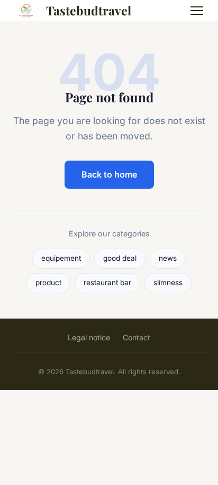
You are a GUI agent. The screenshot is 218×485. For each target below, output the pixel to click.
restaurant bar (107, 282)
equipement (61, 258)
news (168, 258)
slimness (168, 282)
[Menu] (196, 10)
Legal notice (89, 337)
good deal (120, 258)
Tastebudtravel (88, 10)
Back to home (109, 174)
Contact (136, 337)
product (48, 282)
